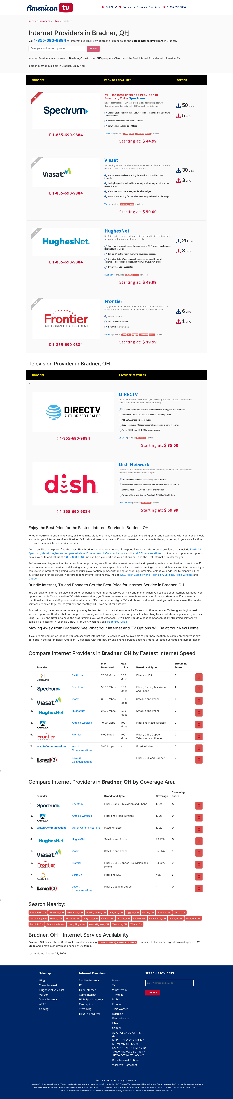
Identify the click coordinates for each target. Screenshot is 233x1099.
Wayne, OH (136, 924)
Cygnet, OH (132, 912)
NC (114, 1048)
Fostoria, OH (164, 912)
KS (127, 1040)
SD (134, 1051)
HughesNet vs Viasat (51, 990)
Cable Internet (87, 994)
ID (116, 1040)
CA (125, 1032)
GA (114, 1036)
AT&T (42, 1004)
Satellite (169, 574)
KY (130, 1040)
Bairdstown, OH (38, 912)
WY (142, 1055)
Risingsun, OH (193, 918)
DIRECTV (128, 394)
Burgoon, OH (116, 912)
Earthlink (117, 1013)
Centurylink (86, 1004)
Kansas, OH (107, 918)
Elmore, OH (148, 912)
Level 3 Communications (146, 553)
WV (137, 1055)
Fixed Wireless (120, 1018)
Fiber (130, 574)
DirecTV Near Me (89, 1013)
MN (123, 1044)
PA (127, 1051)
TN (139, 1051)
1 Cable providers (106, 942)
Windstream (119, 990)
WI (131, 1055)
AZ (121, 1032)
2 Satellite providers (126, 942)
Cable (137, 574)
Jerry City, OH (90, 918)
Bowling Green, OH (96, 912)
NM (135, 1048)
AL (113, 1032)
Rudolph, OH (36, 924)
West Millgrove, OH (99, 924)
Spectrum (137, 98)
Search (93, 48)
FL (139, 1032)
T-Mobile (117, 994)
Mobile (116, 999)
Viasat (111, 160)
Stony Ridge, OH (76, 924)
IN (123, 1040)
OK (118, 1051)
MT (138, 1044)
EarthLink (195, 549)
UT (115, 1055)
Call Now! (111, 7)
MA (137, 1040)
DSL (122, 574)
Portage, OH (175, 918)
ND (119, 1048)
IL (120, 1040)
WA (127, 1055)
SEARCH (153, 992)
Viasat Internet (48, 985)
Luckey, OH (139, 918)
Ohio (56, 21)
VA (119, 1055)
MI (118, 1044)
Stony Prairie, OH (56, 924)
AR (117, 1032)
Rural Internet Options (125, 1060)
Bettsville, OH (57, 912)
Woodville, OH (119, 924)
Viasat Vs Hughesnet (124, 1065)
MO (128, 1044)
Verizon (44, 994)
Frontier (113, 301)
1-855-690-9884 (176, 7)
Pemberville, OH (157, 918)
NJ (131, 1048)
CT (134, 1032)
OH (115, 1051)
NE (123, 1048)
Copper (33, 578)
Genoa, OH (179, 912)
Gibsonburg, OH (38, 918)
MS (133, 1044)
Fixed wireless (184, 574)
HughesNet (116, 231)
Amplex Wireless (75, 553)
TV (114, 985)
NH (128, 1048)
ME (114, 1044)
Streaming (85, 1009)
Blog (42, 980)
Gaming (44, 1009)
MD (142, 1040)
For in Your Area (141, 7)
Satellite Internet (89, 980)
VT (123, 1055)
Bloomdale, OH (75, 912)
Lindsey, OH (123, 918)
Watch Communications (111, 553)
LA (133, 1040)
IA (113, 1040)
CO (129, 1032)
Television (157, 574)
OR (123, 1051)
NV (140, 1048)
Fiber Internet (87, 990)
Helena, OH (56, 918)
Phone (146, 574)
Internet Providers (39, 21)
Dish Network (134, 464)
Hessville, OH (72, 918)
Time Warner (120, 1009)
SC (130, 1051)
